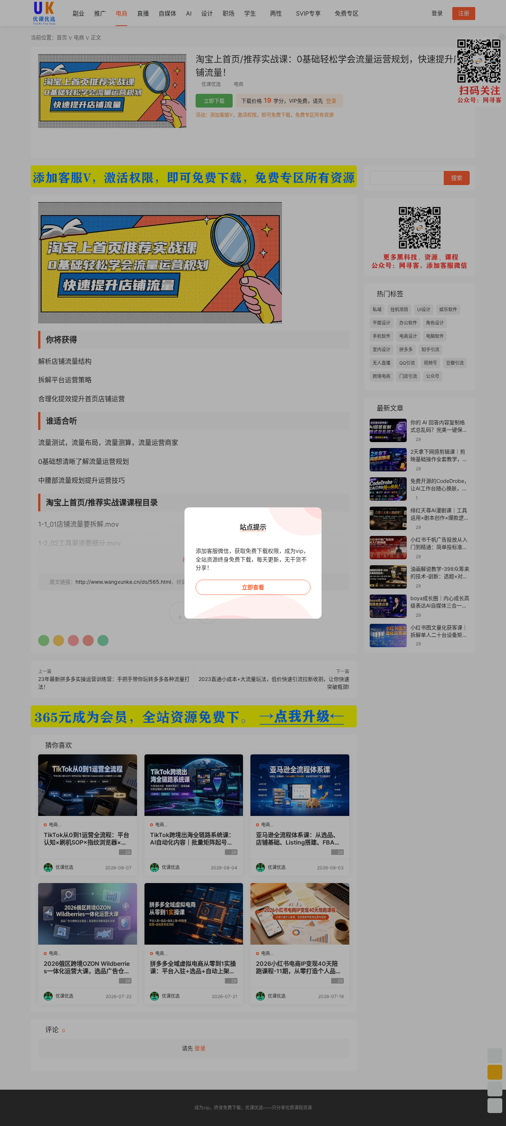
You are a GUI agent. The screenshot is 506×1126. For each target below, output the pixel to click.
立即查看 (253, 587)
